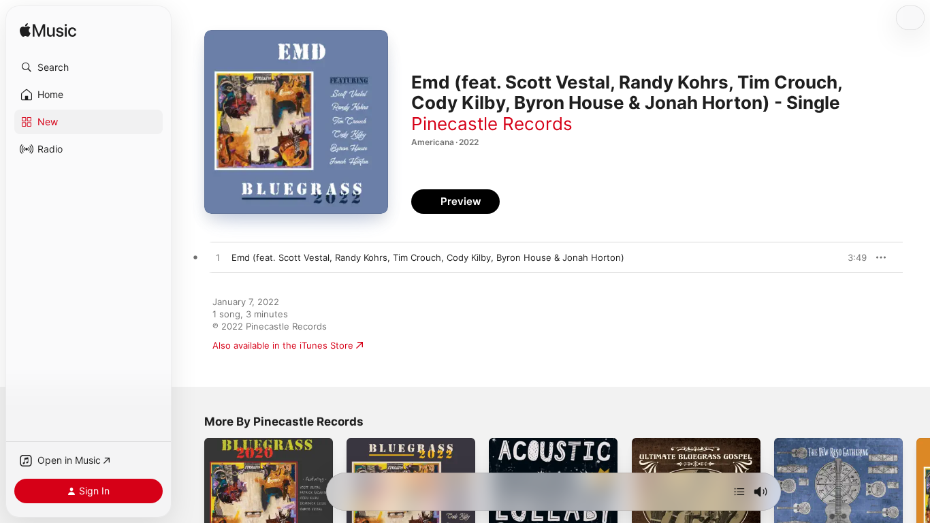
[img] (48, 31)
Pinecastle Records (492, 123)
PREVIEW (852, 257)
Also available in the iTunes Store (282, 345)
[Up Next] (739, 491)
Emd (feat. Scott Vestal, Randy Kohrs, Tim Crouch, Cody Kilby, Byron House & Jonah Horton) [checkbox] (427, 257)
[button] (88, 67)
